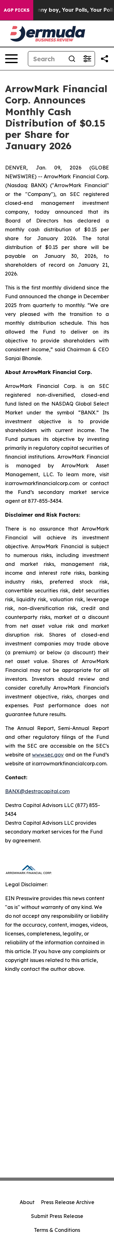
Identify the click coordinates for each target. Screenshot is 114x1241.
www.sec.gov (48, 754)
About (27, 1202)
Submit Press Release (57, 1216)
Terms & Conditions (57, 1230)
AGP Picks (16, 10)
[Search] (71, 58)
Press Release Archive (67, 1202)
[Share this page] (104, 58)
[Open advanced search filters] (87, 58)
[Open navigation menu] (11, 58)
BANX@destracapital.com (37, 791)
